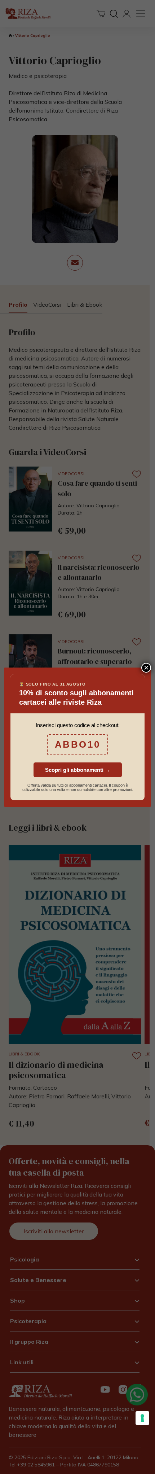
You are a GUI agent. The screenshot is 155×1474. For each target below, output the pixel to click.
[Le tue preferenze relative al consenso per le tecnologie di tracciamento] (142, 1418)
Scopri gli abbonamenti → (77, 770)
